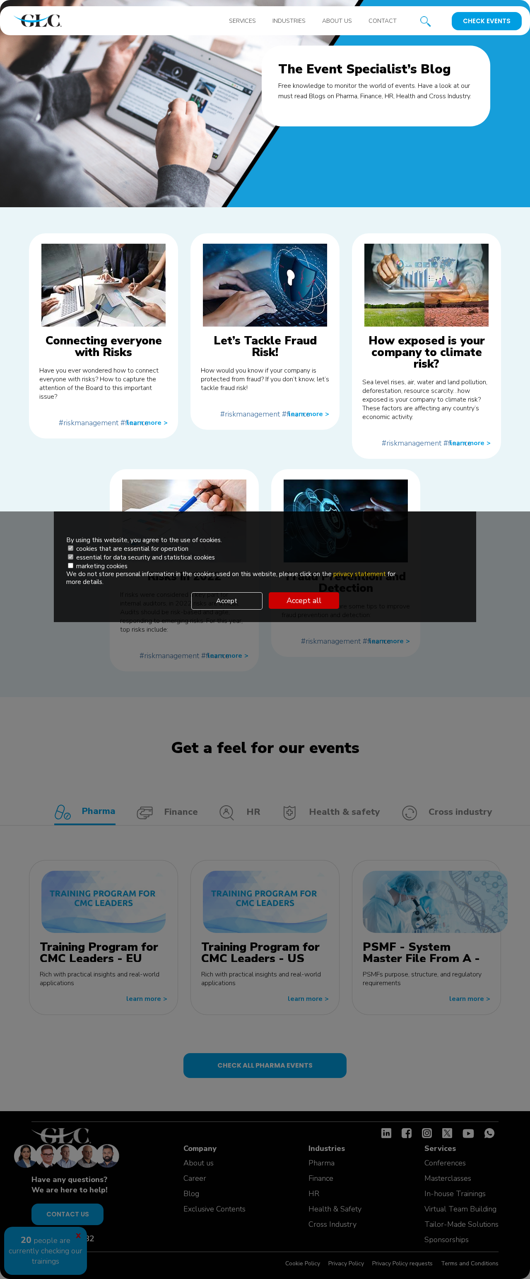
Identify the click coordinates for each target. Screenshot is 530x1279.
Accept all (304, 601)
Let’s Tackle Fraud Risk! (265, 346)
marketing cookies (101, 566)
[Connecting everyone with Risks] (103, 285)
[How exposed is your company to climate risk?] (426, 285)
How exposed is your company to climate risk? (427, 352)
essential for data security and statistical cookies (145, 557)
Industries (289, 21)
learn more (147, 422)
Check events (487, 21)
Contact (383, 21)
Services (242, 21)
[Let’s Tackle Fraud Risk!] (265, 285)
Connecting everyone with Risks (104, 346)
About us (337, 21)
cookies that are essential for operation (131, 549)
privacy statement (360, 574)
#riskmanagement (88, 423)
